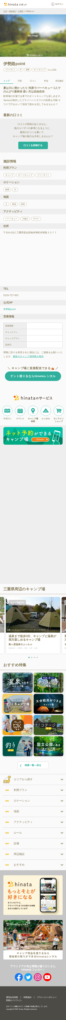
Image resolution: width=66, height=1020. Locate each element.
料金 (46, 81)
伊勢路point (9, 309)
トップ (7, 81)
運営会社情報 (12, 997)
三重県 (20, 11)
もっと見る (52, 69)
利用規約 (27, 997)
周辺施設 (59, 81)
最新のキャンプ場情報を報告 (28, 356)
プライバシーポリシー (47, 997)
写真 (20, 81)
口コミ (33, 81)
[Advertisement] (33, 481)
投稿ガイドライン (14, 1000)
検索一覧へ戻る (33, 765)
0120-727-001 (11, 295)
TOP (5, 11)
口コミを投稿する (33, 145)
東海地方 (12, 11)
